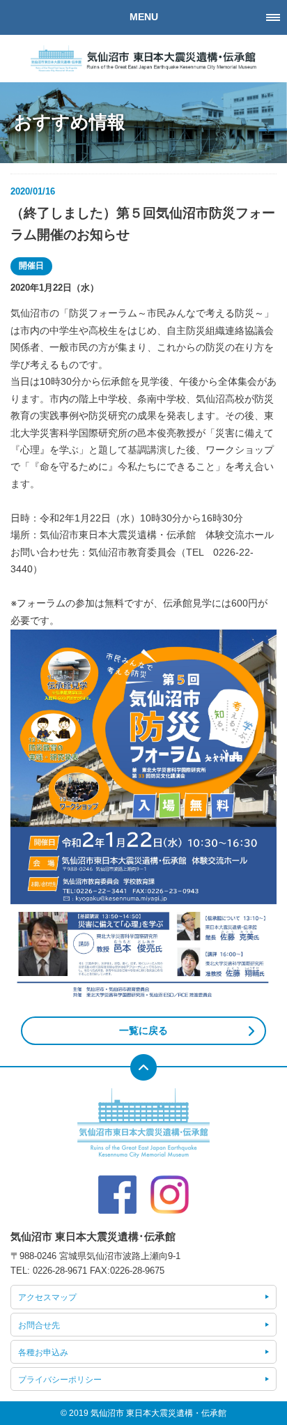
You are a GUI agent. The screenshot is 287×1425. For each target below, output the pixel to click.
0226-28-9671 (60, 1270)
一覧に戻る (143, 1031)
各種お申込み (43, 1352)
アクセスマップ (47, 1297)
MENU (144, 17)
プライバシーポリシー (60, 1380)
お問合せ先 (39, 1325)
